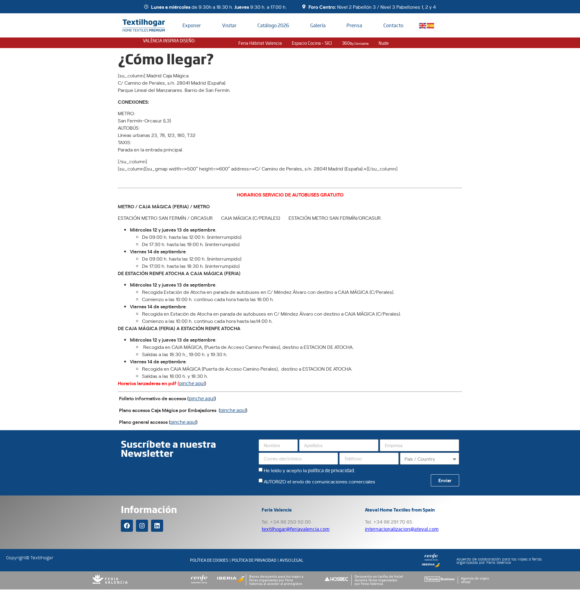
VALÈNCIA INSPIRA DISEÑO (169, 40)
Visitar (229, 25)
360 (355, 43)
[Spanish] (431, 24)
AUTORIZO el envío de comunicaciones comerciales (319, 481)
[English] (423, 24)
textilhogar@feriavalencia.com (296, 528)
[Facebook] (127, 526)
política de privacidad (331, 470)
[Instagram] (142, 526)
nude (384, 43)
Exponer (191, 25)
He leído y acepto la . (309, 470)
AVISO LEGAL (291, 560)
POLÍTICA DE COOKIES (209, 560)
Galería (318, 25)
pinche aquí (192, 383)
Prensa (354, 25)
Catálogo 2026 (273, 25)
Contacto (393, 25)
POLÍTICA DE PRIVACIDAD (254, 560)
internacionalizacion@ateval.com (402, 528)
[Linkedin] (157, 526)
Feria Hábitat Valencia (260, 43)
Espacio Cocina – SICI (312, 43)
